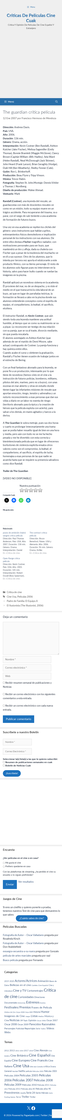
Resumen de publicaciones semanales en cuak (28, 762)
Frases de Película (41, 1007)
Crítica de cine (14, 592)
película (29, 1071)
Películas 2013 (14, 1089)
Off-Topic (24, 1021)
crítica (46, 1066)
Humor (45, 1011)
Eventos (43, 1003)
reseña (23, 1093)
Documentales (10, 1003)
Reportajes (30, 1028)
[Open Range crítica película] (16, 568)
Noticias (14, 1020)
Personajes (9, 1028)
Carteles (35, 985)
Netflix (21, 1071)
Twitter (44, 1115)
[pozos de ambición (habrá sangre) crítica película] (16, 543)
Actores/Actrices (26, 980)
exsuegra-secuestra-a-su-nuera (19, 951)
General (8, 1071)
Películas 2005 (29, 1075)
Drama (53, 1067)
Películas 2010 (29, 1085)
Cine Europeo (21, 1060)
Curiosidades (26, 997)
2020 (12, 981)
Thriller (25, 1097)
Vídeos (50, 1028)
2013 (12, 1051)
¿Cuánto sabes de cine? (31, 918)
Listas (34, 1016)
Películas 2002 (38, 1071)
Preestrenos (12, 1092)
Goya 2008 (20, 1012)
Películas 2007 (22, 1080)
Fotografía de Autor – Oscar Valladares (23, 935)
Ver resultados (26, 882)
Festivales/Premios (17, 1007)
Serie (38, 1029)
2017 (26, 1051)
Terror (18, 1097)
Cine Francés (39, 1060)
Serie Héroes (42, 1093)
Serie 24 (30, 1093)
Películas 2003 (50, 1071)
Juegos (27, 1016)
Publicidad (20, 1029)
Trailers (43, 1029)
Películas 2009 (12, 1084)
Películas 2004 (11, 1075)
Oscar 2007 (52, 1020)
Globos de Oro (10, 1012)
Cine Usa (11, 597)
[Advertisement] (31, 65)
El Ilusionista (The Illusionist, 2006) (25, 605)
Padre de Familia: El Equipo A (22, 601)
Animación (43, 981)
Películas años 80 (28, 1089)
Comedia (40, 1067)
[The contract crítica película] (43, 543)
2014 (21, 1051)
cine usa (33, 1067)
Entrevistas (22, 1003)
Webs (7, 1032)
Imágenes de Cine (14, 1016)
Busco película (10, 960)
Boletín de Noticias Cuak (18, 765)
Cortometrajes (35, 990)
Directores (39, 997)
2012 (6, 1051)
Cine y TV (19, 990)
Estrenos (32, 1002)
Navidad (15, 1071)
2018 (31, 1051)
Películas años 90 (43, 1089)
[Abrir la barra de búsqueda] (56, 101)
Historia (36, 1012)
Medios (41, 1016)
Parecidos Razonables (42, 1024)
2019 (6, 981)
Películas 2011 (43, 1085)
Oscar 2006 (41, 1020)
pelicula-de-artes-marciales (17, 955)
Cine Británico (19, 1055)
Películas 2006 (25, 597)
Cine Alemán (41, 1050)
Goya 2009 (29, 1012)
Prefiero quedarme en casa (17, 866)
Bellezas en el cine (20, 985)
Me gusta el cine (13, 863)
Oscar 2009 (23, 1024)
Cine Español (43, 985)
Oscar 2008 (10, 1024)
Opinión (32, 1020)
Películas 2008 (43, 1080)
